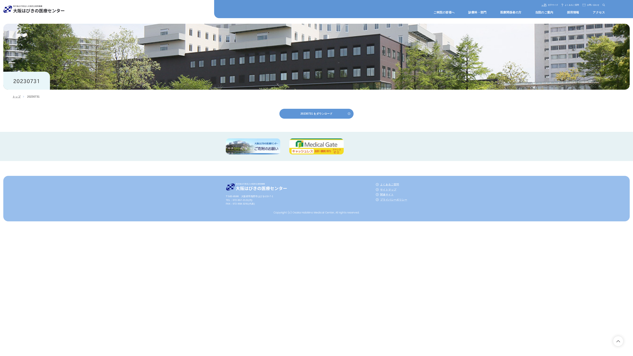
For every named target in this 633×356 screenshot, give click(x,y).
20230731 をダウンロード (316, 113)
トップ (17, 96)
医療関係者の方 (511, 12)
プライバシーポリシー (393, 199)
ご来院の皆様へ (444, 12)
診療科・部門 (477, 12)
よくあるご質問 (572, 5)
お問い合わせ (593, 5)
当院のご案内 (544, 12)
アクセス (599, 12)
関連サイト (387, 194)
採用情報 (573, 12)
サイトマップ (388, 189)
